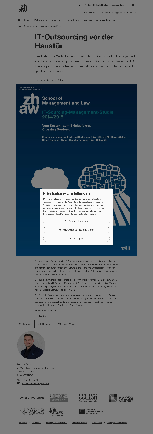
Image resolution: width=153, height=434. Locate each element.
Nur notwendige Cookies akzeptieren (76, 230)
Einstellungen (76, 238)
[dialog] (76, 217)
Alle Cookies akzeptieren (76, 221)
